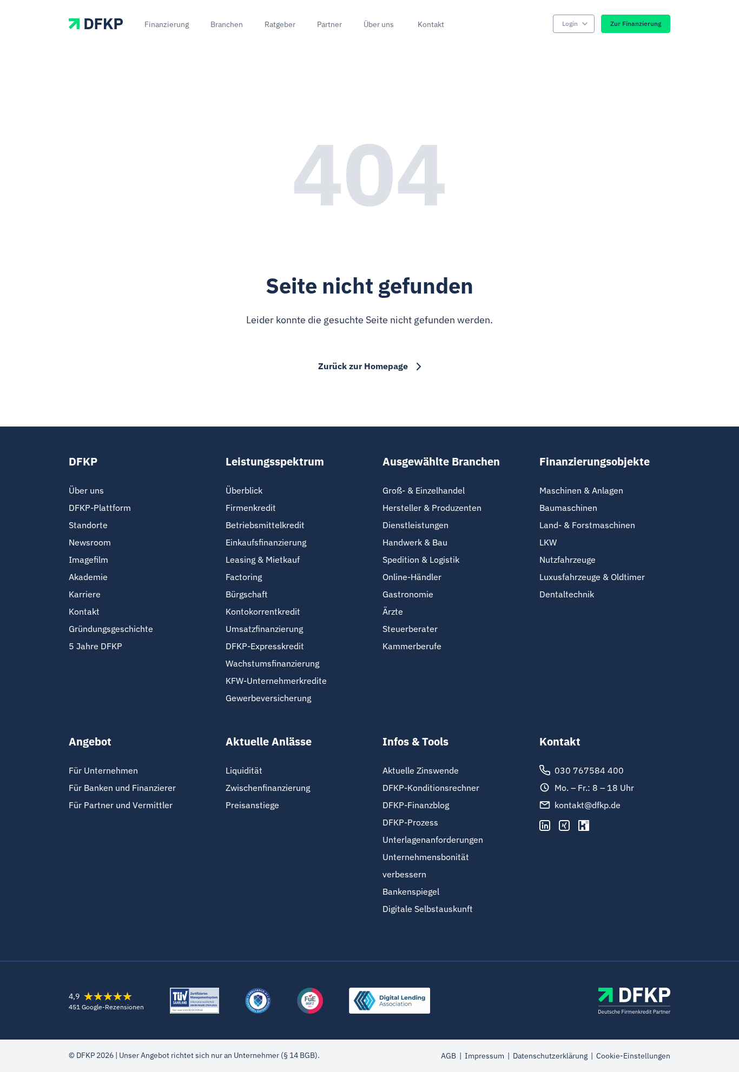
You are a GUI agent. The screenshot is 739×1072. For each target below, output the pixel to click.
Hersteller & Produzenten (431, 507)
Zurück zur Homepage (363, 366)
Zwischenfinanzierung (268, 787)
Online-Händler (411, 576)
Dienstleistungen (415, 525)
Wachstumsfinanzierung (272, 663)
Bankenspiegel (410, 891)
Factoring (244, 576)
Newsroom (90, 542)
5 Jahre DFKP (95, 646)
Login (570, 23)
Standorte (88, 525)
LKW (548, 542)
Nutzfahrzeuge (567, 559)
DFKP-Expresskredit (265, 646)
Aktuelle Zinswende (420, 770)
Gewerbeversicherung (268, 698)
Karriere (85, 594)
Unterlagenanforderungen (432, 839)
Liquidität (244, 770)
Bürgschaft (247, 594)
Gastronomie (407, 594)
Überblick (244, 490)
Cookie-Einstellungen (633, 1056)
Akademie (88, 576)
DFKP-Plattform (100, 507)
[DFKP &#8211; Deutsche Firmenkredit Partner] (634, 1001)
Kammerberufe (411, 646)
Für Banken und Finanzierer (122, 787)
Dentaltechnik (566, 594)
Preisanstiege (252, 805)
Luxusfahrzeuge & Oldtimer (592, 576)
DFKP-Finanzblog (415, 805)
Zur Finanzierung (635, 23)
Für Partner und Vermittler (121, 805)
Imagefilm (88, 559)
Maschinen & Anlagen (581, 490)
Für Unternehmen (103, 770)
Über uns (86, 490)
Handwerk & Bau (414, 542)
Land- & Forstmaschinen (587, 525)
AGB (448, 1056)
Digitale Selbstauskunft (427, 908)
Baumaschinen (568, 507)
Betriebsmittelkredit (265, 525)
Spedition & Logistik (420, 559)
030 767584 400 (589, 770)
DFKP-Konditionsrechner (430, 787)
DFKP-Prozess (410, 822)
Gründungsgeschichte (111, 628)
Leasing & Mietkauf (263, 559)
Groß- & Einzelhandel (423, 490)
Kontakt (84, 611)
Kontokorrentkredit (263, 611)
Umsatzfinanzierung (264, 628)
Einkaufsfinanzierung (266, 542)
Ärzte (392, 611)
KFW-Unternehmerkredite (276, 680)
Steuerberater (410, 628)
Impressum (484, 1056)
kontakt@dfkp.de (588, 805)
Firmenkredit (251, 507)
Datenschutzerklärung (550, 1056)
